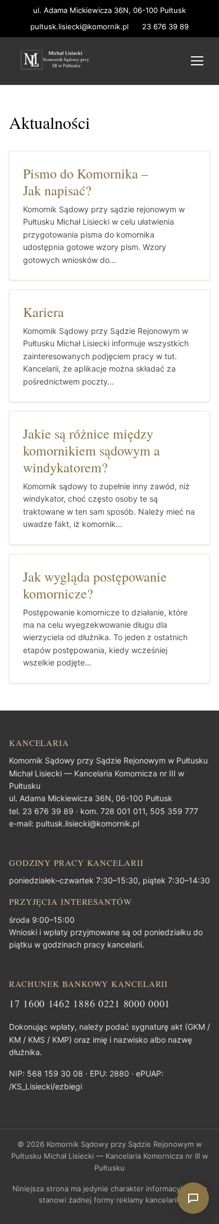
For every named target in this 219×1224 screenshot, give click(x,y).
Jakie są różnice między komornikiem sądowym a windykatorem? (91, 450)
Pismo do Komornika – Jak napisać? (85, 181)
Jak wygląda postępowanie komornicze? (95, 585)
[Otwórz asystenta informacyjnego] (193, 1198)
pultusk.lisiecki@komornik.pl (79, 26)
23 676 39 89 (165, 26)
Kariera (43, 312)
